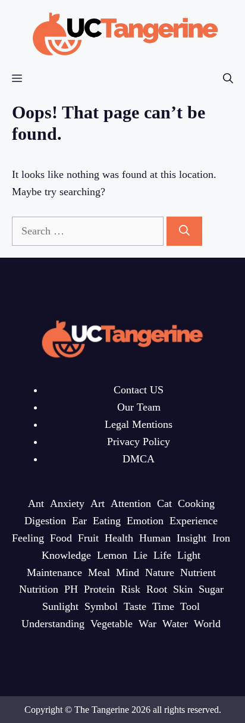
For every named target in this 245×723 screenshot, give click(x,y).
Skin (183, 589)
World (207, 624)
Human (155, 538)
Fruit (88, 538)
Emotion (145, 521)
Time (163, 606)
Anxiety (67, 503)
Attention (131, 503)
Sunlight (60, 606)
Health (119, 538)
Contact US (139, 390)
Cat (164, 503)
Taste (135, 606)
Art (97, 503)
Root (156, 589)
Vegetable (111, 624)
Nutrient (198, 572)
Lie (140, 555)
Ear (79, 521)
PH (71, 589)
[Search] (184, 231)
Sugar (211, 589)
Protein (99, 589)
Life (162, 555)
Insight (191, 538)
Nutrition (38, 589)
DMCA (138, 459)
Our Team (139, 407)
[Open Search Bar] (228, 79)
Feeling (28, 538)
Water (175, 624)
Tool (190, 606)
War (147, 624)
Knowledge (66, 555)
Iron (221, 538)
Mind (127, 572)
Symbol (101, 606)
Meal (99, 572)
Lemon (112, 555)
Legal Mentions (138, 424)
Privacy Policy (138, 441)
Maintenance (54, 572)
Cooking (196, 503)
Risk (130, 589)
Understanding (52, 624)
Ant (36, 503)
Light (188, 555)
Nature (159, 572)
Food (61, 538)
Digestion (45, 521)
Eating (107, 521)
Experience (193, 521)
